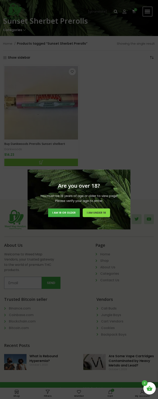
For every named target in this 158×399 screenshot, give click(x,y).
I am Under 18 (96, 213)
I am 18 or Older (64, 213)
